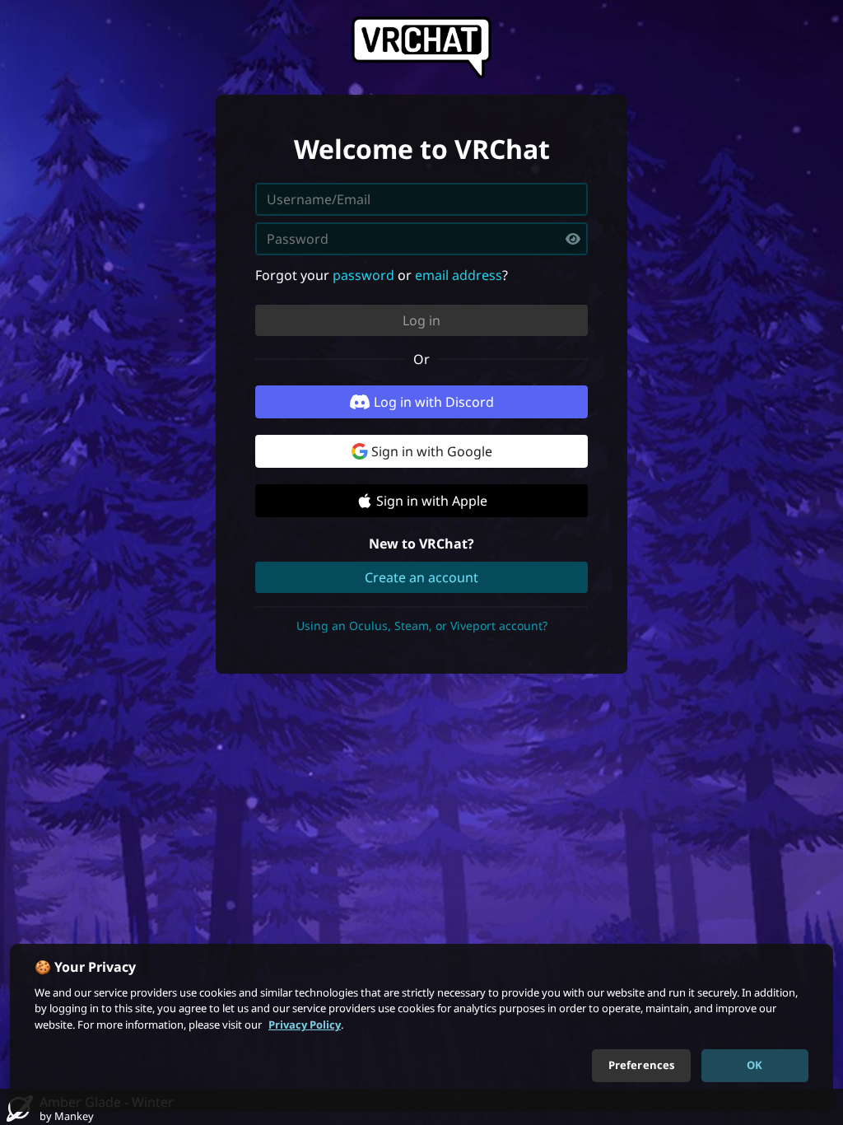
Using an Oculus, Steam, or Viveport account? (421, 625)
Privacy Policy (304, 1024)
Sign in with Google (431, 451)
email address (458, 275)
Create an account (421, 577)
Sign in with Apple (431, 501)
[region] (421, 1028)
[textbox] (421, 238)
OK (754, 1064)
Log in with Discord (434, 402)
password (363, 275)
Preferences (641, 1064)
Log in (421, 320)
